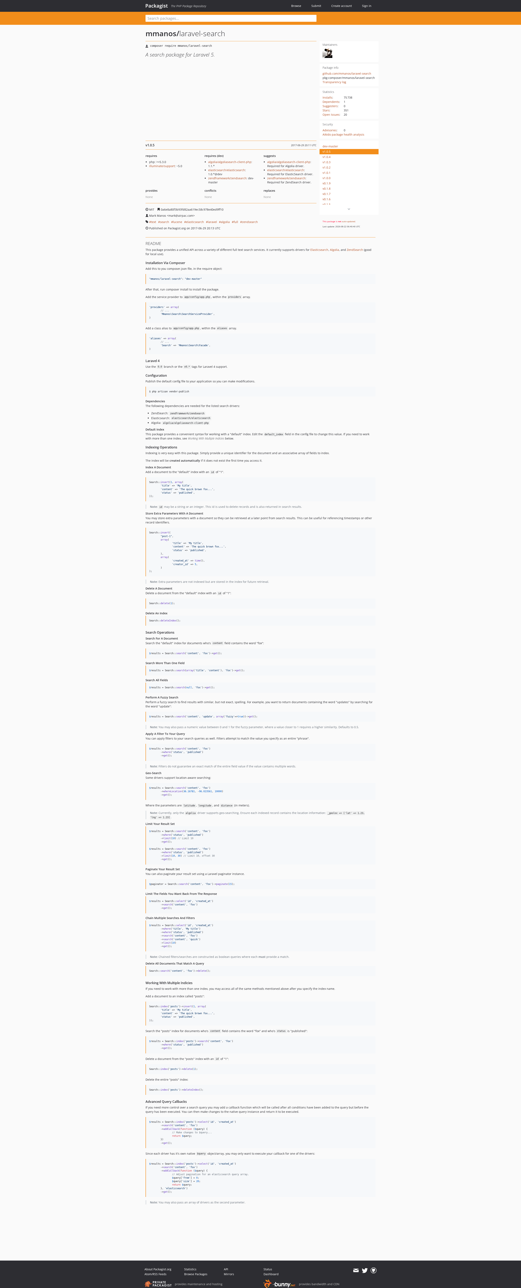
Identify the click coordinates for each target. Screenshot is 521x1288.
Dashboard (271, 1274)
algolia (225, 222)
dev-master (330, 146)
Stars (326, 110)
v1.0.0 (327, 178)
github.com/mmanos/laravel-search (347, 73)
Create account (341, 6)
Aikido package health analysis (343, 134)
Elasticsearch (319, 250)
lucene (177, 222)
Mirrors (229, 1274)
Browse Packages (195, 1274)
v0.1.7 (327, 194)
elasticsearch (195, 222)
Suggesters (330, 106)
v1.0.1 (327, 173)
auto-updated (348, 221)
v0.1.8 (327, 188)
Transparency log (334, 82)
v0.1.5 (327, 204)
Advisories (330, 130)
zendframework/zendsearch (227, 178)
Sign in (366, 6)
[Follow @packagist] (365, 1270)
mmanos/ (162, 33)
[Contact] (356, 1270)
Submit (316, 6)
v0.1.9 (327, 183)
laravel (212, 222)
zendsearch (250, 222)
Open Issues (331, 114)
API (226, 1269)
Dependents (331, 102)
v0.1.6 (327, 199)
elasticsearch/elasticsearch (226, 170)
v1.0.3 (327, 162)
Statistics (190, 1269)
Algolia (334, 250)
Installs (327, 97)
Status (268, 1269)
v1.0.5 (327, 151)
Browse (296, 6)
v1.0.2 (327, 167)
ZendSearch (355, 250)
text (153, 222)
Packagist (156, 5)
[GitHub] (374, 1270)
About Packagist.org (157, 1269)
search (164, 222)
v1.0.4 (327, 157)
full (236, 222)
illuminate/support (162, 166)
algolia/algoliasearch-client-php (229, 162)
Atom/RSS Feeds (155, 1274)
